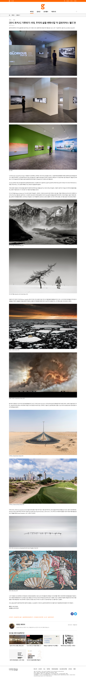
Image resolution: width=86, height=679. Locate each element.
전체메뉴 (76, 11)
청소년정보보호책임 (63, 668)
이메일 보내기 (75, 624)
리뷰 (14, 20)
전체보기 (18, 15)
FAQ (44, 668)
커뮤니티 (53, 11)
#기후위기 (11, 617)
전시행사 (46, 11)
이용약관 (48, 668)
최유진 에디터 (20, 624)
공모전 (38, 11)
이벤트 (74, 668)
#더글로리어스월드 (18, 617)
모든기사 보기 (70, 624)
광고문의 (40, 668)
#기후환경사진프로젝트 (38, 617)
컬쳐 (10, 20)
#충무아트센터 (51, 617)
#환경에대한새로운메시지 (28, 617)
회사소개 (35, 668)
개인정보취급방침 (55, 668)
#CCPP (45, 617)
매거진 (32, 11)
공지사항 (70, 668)
